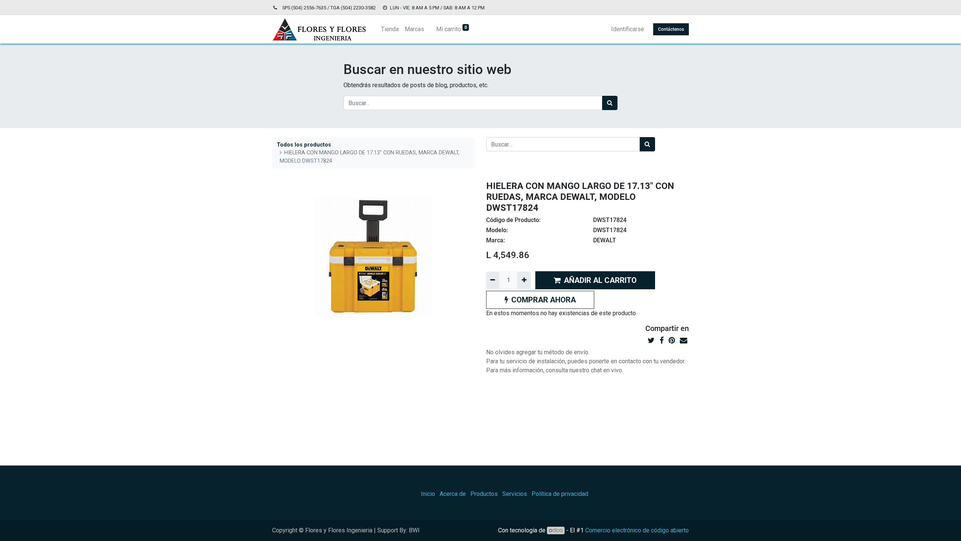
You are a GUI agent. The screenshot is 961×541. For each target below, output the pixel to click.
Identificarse (627, 29)
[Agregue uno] (523, 280)
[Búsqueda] (610, 103)
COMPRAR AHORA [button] (543, 299)
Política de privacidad (560, 493)
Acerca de (453, 493)
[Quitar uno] (492, 280)
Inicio (428, 493)
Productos (484, 493)
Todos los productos (304, 145)
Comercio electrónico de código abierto (637, 530)
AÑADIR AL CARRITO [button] (600, 280)
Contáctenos (671, 29)
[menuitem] (390, 29)
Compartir (662, 328)
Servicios (514, 493)
